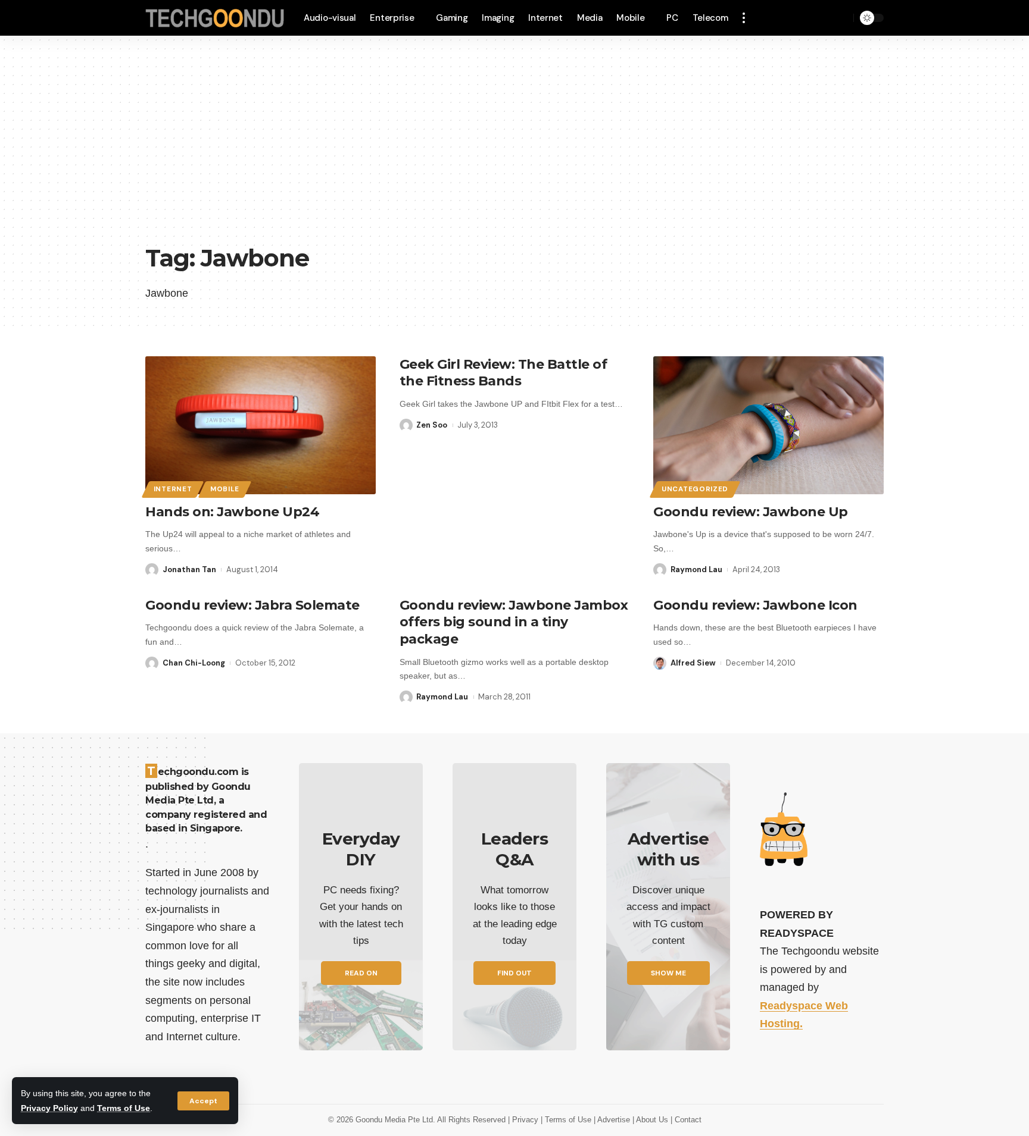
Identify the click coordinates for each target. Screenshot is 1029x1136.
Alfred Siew (693, 663)
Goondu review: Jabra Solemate (252, 605)
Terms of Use (123, 1108)
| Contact (686, 1119)
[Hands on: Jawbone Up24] (260, 425)
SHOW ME (668, 973)
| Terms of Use (567, 1119)
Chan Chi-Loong (194, 663)
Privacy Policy (49, 1108)
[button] (203, 1100)
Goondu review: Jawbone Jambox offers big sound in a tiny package (514, 622)
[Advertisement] (514, 148)
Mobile (224, 489)
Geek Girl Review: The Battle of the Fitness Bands (503, 373)
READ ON (361, 973)
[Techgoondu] (215, 18)
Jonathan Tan (189, 569)
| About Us (651, 1119)
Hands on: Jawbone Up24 (232, 512)
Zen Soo (431, 425)
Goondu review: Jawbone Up (750, 512)
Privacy (526, 1119)
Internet (173, 489)
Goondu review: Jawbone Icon (755, 605)
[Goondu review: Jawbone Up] (768, 425)
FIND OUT (514, 973)
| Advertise (613, 1119)
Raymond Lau (696, 569)
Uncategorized (695, 489)
